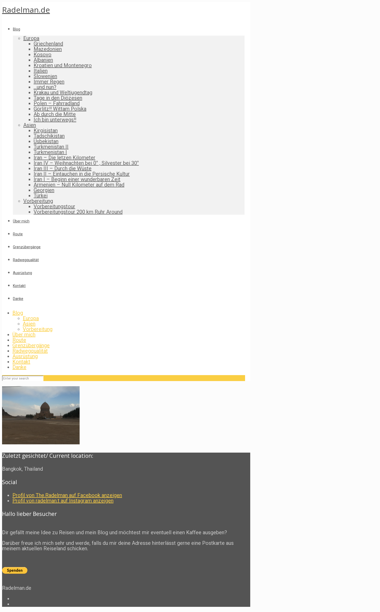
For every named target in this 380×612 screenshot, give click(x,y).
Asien (29, 324)
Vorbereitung (37, 329)
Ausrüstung (25, 356)
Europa (31, 318)
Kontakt (21, 362)
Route (19, 340)
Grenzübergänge (31, 345)
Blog (17, 313)
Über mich (23, 334)
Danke (19, 367)
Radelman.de (26, 9)
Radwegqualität (30, 351)
